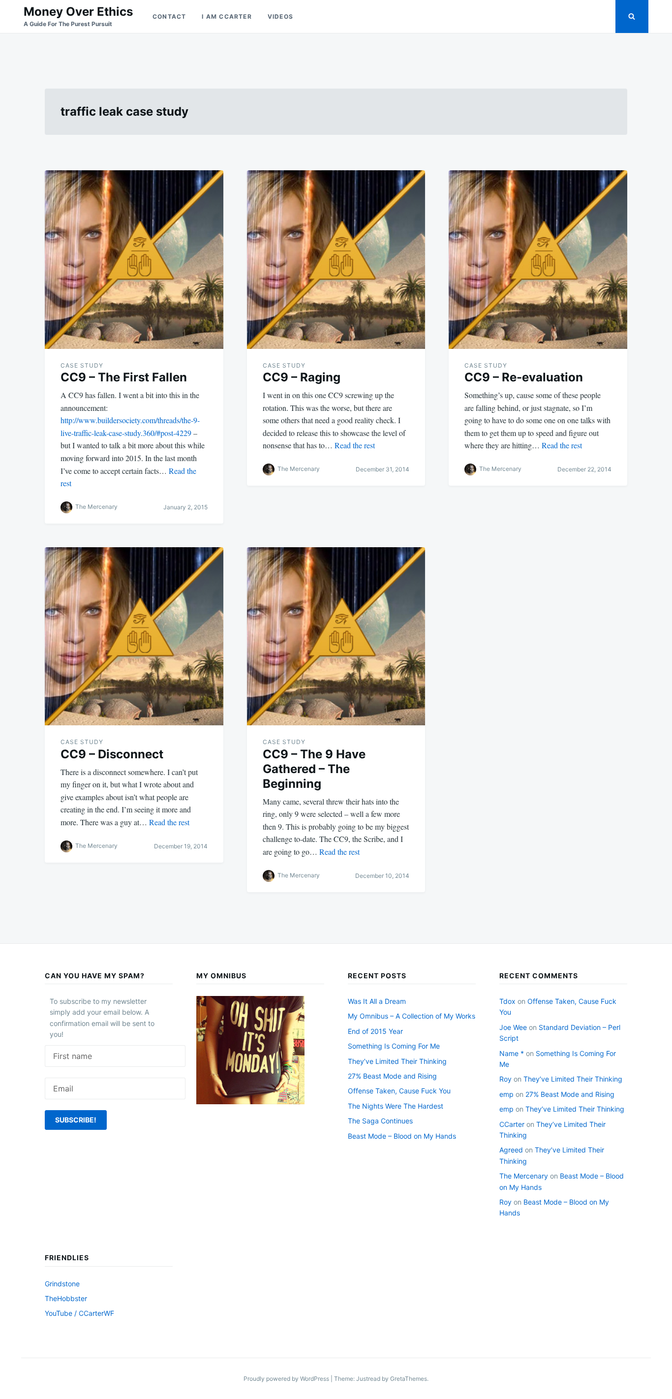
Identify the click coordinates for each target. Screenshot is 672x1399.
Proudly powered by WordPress (287, 1378)
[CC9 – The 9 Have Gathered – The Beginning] (336, 636)
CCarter (511, 1124)
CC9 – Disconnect (112, 754)
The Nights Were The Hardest (395, 1106)
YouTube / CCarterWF (79, 1313)
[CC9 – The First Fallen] (134, 259)
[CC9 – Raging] (336, 259)
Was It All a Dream (377, 1001)
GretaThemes (408, 1378)
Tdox (507, 1001)
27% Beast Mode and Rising (392, 1076)
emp (506, 1094)
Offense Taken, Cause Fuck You (399, 1091)
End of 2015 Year (375, 1031)
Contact (169, 16)
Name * (511, 1053)
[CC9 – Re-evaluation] (538, 259)
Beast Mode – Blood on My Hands (402, 1136)
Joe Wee (513, 1027)
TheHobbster (66, 1298)
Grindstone (62, 1283)
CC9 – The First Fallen (124, 377)
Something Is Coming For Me (394, 1046)
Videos (280, 16)
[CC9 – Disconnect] (134, 636)
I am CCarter (226, 16)
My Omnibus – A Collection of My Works (411, 1016)
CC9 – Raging (301, 377)
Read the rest (355, 445)
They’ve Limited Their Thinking (397, 1061)
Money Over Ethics (78, 11)
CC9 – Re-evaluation (523, 377)
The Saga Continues (380, 1121)
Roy (505, 1079)
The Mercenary (96, 506)
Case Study (82, 365)
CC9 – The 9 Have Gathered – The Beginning (314, 769)
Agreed (511, 1150)
